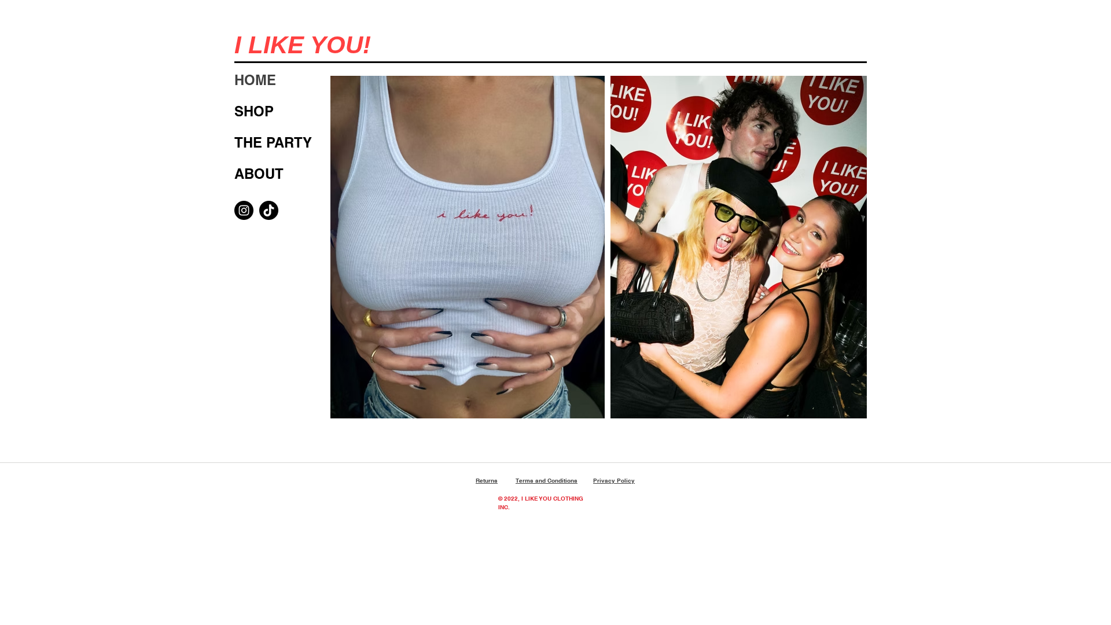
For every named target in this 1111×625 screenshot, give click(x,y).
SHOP (254, 111)
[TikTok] (268, 210)
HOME (255, 80)
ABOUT (259, 174)
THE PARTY (273, 142)
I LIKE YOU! (302, 44)
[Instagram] (243, 210)
